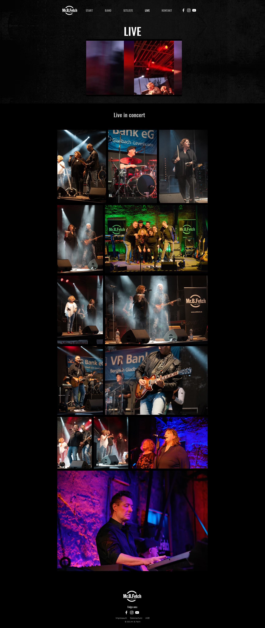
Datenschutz (136, 618)
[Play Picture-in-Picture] (173, 92)
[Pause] (90, 92)
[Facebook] (183, 10)
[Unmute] (95, 92)
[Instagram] (188, 10)
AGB (147, 618)
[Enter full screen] (178, 92)
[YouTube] (194, 10)
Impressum (121, 618)
